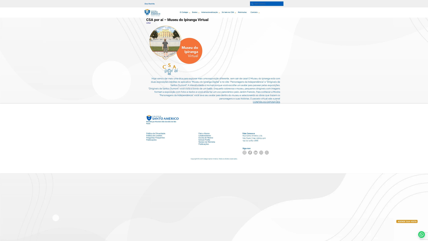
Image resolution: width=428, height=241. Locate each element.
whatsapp (267, 153)
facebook (250, 153)
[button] (421, 234)
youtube (261, 153)
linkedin (256, 153)
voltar (148, 23)
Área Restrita (150, 4)
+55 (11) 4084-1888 (250, 141)
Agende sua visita (407, 226)
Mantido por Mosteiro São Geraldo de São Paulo (161, 122)
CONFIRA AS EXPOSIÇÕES (266, 102)
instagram (244, 153)
